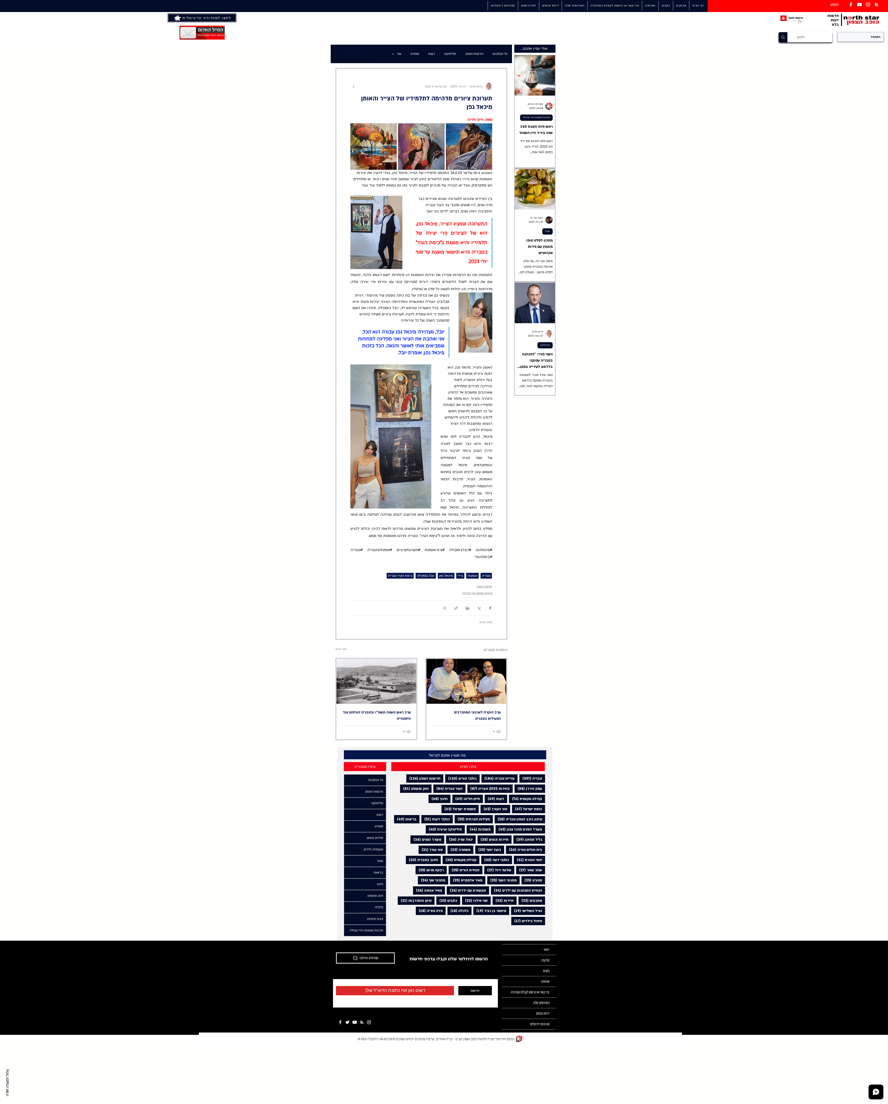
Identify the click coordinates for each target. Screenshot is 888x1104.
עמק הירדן (528, 788)
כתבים (446, 900)
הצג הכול (341, 649)
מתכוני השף (502, 880)
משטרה (458, 849)
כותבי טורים (461, 778)
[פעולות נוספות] (353, 86)
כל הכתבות (500, 54)
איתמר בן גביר (489, 910)
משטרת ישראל (458, 809)
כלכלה (458, 910)
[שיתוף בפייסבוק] (490, 608)
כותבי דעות (435, 819)
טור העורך (494, 809)
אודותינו (545, 981)
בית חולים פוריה (524, 849)
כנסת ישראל (527, 809)
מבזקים (545, 960)
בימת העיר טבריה (400, 575)
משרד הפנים (425, 839)
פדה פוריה (429, 910)
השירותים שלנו (541, 1003)
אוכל (547, 231)
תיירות (503, 900)
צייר (460, 575)
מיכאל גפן (446, 575)
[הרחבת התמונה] (469, 146)
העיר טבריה (447, 788)
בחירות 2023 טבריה (488, 788)
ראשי (546, 949)
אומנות (472, 575)
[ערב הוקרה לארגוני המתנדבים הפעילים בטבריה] (466, 681)
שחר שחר (529, 870)
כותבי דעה (495, 859)
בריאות (405, 819)
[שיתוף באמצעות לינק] (456, 608)
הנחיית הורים (464, 870)
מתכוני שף (431, 880)
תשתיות (479, 829)
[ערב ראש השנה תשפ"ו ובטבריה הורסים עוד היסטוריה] (376, 681)
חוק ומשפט (414, 788)
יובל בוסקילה (426, 575)
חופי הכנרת (528, 859)
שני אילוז (475, 900)
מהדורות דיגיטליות (539, 1024)
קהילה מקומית (525, 798)
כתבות (546, 971)
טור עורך (431, 849)
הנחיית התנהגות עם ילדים (516, 890)
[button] (574, 5)
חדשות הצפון (474, 54)
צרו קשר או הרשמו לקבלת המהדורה (530, 992)
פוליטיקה (450, 54)
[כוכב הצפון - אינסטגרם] (369, 1022)
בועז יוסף (488, 849)
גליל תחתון (527, 839)
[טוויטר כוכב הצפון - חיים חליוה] (347, 1022)
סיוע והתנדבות (415, 900)
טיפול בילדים (526, 921)
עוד (399, 54)
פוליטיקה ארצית (444, 829)
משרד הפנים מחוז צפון (519, 829)
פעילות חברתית (472, 819)
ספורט (414, 54)
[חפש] (783, 37)
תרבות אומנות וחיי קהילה (477, 593)
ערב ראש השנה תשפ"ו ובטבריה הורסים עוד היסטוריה (377, 715)
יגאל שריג (459, 839)
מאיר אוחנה (427, 890)
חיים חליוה (466, 798)
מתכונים (530, 900)
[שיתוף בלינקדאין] (467, 608)
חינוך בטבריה (422, 859)
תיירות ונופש (493, 839)
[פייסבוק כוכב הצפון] (851, 4)
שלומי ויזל (497, 870)
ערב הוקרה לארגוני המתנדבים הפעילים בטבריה (477, 715)
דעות (431, 54)
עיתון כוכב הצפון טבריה (518, 819)
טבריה (486, 575)
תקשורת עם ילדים (466, 890)
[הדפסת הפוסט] (445, 608)
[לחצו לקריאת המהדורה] (178, 18)
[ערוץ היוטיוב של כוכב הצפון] (859, 4)
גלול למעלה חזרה (7, 1082)
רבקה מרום (430, 870)
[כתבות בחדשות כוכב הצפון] (876, 4)
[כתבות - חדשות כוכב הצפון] (361, 1022)
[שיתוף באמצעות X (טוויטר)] (479, 608)
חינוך (438, 798)
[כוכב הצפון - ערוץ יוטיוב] (354, 1022)
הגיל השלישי (526, 910)
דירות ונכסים (542, 1013)
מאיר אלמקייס (466, 880)
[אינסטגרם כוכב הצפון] (868, 4)
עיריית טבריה (498, 778)
